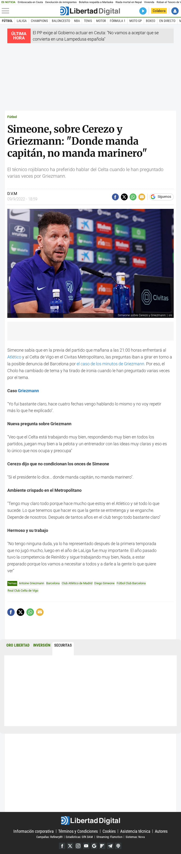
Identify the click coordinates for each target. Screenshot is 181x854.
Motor (101, 21)
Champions (39, 21)
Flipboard (102, 846)
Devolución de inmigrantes (61, 2)
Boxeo (150, 21)
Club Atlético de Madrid (77, 583)
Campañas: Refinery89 (49, 836)
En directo (167, 21)
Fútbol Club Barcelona (131, 583)
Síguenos (164, 196)
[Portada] (90, 11)
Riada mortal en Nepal (128, 2)
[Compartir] (115, 197)
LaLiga (22, 21)
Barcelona (53, 583)
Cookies (109, 831)
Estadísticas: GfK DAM (79, 836)
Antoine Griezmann (31, 583)
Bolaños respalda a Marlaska (96, 2)
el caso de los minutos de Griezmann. (111, 363)
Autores (161, 831)
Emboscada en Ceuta (30, 2)
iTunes (118, 846)
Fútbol (7, 21)
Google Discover (94, 846)
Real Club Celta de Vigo (23, 590)
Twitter (70, 846)
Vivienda (149, 2)
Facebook (62, 846)
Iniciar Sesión (175, 11)
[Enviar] (133, 197)
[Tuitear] (124, 197)
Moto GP (135, 21)
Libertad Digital (90, 820)
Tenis (88, 21)
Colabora (159, 11)
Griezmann (28, 390)
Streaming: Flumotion (109, 836)
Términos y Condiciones (78, 831)
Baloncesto (61, 21)
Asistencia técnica (135, 831)
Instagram (78, 846)
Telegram (110, 846)
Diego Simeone (104, 583)
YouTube (86, 846)
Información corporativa (33, 831)
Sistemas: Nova (135, 836)
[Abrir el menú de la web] (30, 11)
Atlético (14, 356)
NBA (77, 21)
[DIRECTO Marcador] (143, 11)
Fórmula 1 (117, 21)
